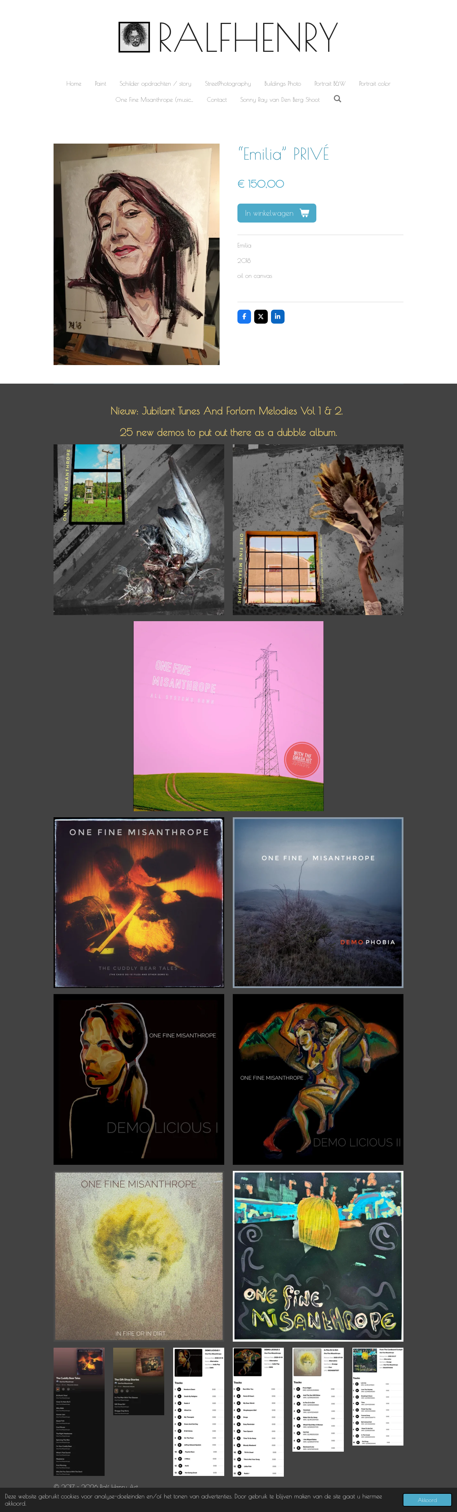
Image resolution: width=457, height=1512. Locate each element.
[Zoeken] (337, 99)
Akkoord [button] (427, 1500)
